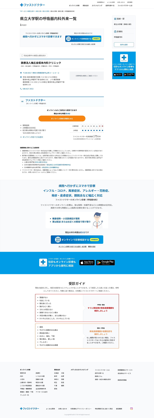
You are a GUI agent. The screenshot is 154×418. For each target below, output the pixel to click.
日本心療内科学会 (41, 162)
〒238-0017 (41, 73)
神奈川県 (38, 11)
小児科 (22, 379)
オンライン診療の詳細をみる (62, 118)
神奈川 (56, 379)
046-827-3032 (28, 88)
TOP (21, 11)
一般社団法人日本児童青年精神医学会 (57, 165)
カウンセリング (97, 5)
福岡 (62, 385)
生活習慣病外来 (41, 389)
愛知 (55, 389)
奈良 (62, 382)
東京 (55, 376)
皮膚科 (38, 373)
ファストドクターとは (125, 5)
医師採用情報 (122, 380)
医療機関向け (101, 2)
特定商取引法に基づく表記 (104, 409)
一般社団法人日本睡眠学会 (49, 167)
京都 (62, 379)
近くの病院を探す (29, 11)
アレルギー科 (24, 395)
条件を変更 (124, 45)
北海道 (56, 373)
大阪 (62, 373)
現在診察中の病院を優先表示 (35, 55)
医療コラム (98, 376)
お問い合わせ (121, 2)
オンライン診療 (74, 5)
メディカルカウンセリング (79, 370)
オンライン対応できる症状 (33, 137)
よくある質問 (111, 2)
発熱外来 (23, 373)
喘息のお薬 (39, 382)
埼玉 (55, 382)
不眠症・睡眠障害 (26, 389)
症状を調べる (110, 5)
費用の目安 (91, 246)
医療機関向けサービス (125, 370)
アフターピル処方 (41, 392)
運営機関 (129, 2)
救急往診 (86, 5)
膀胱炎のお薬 (40, 385)
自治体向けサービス (124, 373)
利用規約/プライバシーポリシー (81, 409)
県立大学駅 (46, 11)
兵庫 (62, 376)
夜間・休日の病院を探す (103, 379)
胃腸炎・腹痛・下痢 (26, 392)
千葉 (55, 385)
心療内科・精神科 (26, 382)
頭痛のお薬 (39, 379)
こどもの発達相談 (26, 385)
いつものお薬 (40, 376)
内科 (21, 376)
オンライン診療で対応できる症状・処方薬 (83, 44)
